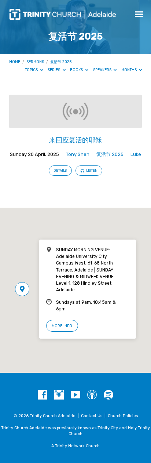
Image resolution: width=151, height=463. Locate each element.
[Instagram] (59, 395)
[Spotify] (108, 395)
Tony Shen (77, 154)
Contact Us (91, 415)
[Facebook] (42, 395)
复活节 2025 (60, 61)
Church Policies (123, 415)
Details (60, 170)
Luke (135, 154)
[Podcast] (92, 395)
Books (77, 70)
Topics (32, 70)
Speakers (103, 70)
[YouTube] (75, 395)
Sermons (35, 61)
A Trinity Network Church (75, 446)
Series (54, 70)
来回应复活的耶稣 (75, 140)
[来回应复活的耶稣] (75, 124)
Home (14, 61)
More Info (62, 326)
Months (129, 70)
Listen (91, 170)
